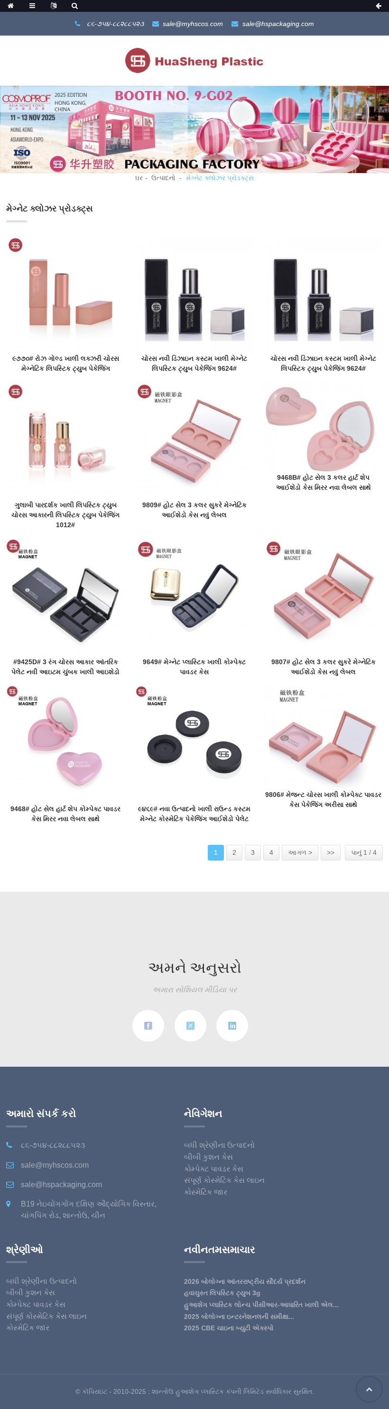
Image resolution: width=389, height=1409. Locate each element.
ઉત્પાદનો (163, 178)
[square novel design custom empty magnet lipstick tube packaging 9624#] (194, 293)
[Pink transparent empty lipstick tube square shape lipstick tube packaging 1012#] (65, 440)
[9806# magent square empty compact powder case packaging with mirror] (323, 737)
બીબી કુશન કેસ (208, 1157)
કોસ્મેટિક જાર (205, 1192)
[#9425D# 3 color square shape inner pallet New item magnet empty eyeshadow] (65, 597)
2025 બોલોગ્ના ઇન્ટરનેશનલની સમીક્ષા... (239, 1316)
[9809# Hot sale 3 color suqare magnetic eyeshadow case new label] (194, 440)
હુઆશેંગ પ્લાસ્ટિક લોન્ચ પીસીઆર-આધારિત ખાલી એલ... (261, 1304)
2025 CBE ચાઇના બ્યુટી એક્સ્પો (229, 1328)
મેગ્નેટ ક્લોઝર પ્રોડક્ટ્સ (220, 178)
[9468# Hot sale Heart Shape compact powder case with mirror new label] (65, 744)
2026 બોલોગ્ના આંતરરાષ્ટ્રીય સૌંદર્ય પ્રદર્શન (245, 1281)
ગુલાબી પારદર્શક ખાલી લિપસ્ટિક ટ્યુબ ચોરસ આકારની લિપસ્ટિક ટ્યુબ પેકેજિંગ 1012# (65, 515)
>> (330, 852)
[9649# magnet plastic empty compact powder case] (194, 597)
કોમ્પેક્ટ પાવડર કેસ (213, 1169)
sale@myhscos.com (193, 23)
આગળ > (300, 852)
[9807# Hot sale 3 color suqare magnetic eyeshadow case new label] (323, 597)
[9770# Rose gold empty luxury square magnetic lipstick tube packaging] (65, 293)
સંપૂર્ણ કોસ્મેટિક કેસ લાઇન (224, 1180)
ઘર (139, 178)
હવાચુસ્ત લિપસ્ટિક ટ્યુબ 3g (222, 1293)
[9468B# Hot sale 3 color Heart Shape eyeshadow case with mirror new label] (323, 426)
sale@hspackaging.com (278, 23)
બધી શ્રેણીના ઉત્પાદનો (219, 1145)
